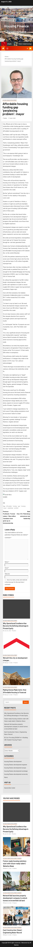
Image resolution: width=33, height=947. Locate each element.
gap (19, 506)
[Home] (3, 48)
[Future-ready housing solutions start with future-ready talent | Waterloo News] (16, 846)
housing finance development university (16, 774)
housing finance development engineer (15, 764)
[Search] (27, 48)
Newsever (24, 943)
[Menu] (7, 48)
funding (15, 506)
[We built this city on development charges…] (16, 643)
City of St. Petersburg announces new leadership (23, 515)
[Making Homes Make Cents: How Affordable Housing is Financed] (16, 675)
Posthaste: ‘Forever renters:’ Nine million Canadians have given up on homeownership (9, 517)
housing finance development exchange (16, 771)
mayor (5, 508)
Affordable (9, 506)
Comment (8, 537)
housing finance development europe (15, 768)
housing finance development (10, 100)
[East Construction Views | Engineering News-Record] (16, 915)
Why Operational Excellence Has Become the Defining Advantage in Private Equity (15, 625)
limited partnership (21, 246)
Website (7, 574)
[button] (7, 48)
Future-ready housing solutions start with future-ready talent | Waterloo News (14, 863)
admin (5, 118)
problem (16, 508)
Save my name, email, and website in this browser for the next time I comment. (16, 582)
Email (7, 568)
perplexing (10, 508)
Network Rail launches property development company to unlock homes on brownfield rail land (16, 726)
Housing (23, 506)
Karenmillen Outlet (9, 788)
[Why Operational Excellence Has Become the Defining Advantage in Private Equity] (16, 609)
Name (7, 562)
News (6, 777)
